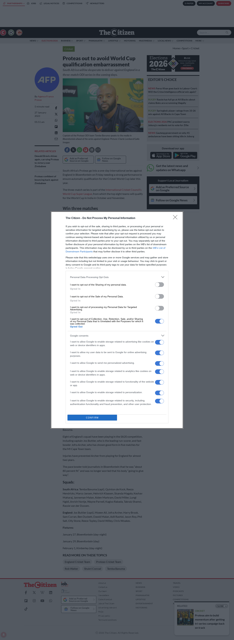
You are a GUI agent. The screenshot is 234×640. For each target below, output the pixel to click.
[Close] (176, 218)
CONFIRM (92, 417)
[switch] (159, 284)
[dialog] (117, 320)
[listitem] (117, 277)
